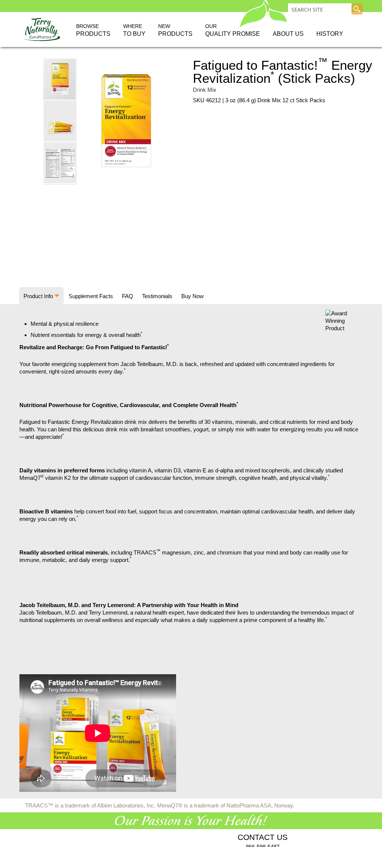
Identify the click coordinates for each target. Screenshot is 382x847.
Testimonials (157, 296)
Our (232, 30)
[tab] (41, 295)
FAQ (127, 296)
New (175, 30)
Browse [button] (93, 30)
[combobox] (320, 9)
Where (134, 30)
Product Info (38, 296)
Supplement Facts (91, 296)
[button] (60, 120)
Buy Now (192, 296)
